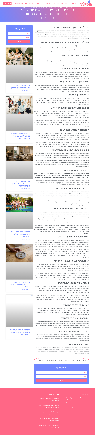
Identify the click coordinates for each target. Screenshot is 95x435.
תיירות (31, 3)
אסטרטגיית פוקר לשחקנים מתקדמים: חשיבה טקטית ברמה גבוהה (20, 332)
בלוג (26, 3)
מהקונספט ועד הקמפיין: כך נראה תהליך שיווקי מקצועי (20, 87)
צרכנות (54, 3)
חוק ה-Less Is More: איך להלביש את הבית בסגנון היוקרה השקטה (20, 183)
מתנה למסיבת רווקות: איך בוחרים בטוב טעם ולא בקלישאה (20, 234)
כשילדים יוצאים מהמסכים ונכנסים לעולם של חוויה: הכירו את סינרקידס (20, 136)
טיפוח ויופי (60, 3)
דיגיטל (42, 3)
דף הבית (74, 3)
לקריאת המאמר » (25, 90)
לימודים (37, 3)
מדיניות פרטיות (19, 3)
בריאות (48, 3)
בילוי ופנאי (67, 3)
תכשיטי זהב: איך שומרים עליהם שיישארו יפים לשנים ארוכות (20, 284)
